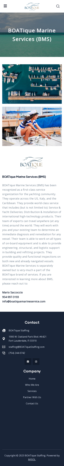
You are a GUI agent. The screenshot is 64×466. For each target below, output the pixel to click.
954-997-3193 (10, 297)
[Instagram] (36, 361)
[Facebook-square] (28, 361)
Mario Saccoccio (12, 292)
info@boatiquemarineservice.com (23, 301)
